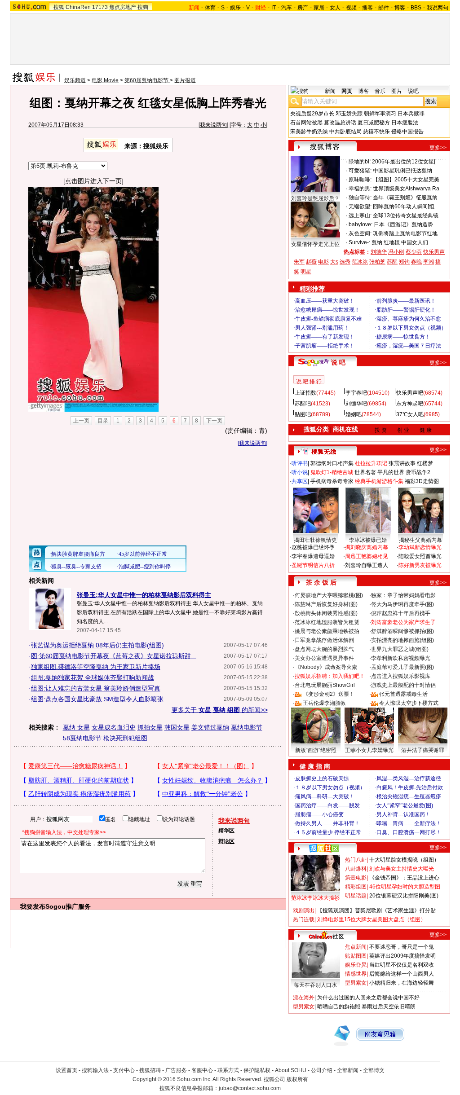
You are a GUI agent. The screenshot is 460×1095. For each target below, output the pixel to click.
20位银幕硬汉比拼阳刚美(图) (403, 896)
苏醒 (392, 262)
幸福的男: (360, 188)
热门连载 (303, 919)
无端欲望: (360, 206)
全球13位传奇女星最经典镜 (405, 215)
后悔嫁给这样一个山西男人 (401, 974)
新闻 (330, 91)
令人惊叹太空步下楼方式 (408, 703)
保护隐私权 (256, 1070)
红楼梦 (425, 463)
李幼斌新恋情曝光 (420, 547)
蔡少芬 (414, 252)
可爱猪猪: (360, 170)
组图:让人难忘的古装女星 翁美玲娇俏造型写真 (95, 688)
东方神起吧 (409, 403)
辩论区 (226, 841)
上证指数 (305, 393)
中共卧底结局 (345, 131)
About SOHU (290, 1070)
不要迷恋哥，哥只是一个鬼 (401, 947)
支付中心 (124, 1070)
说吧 (413, 91)
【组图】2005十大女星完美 (406, 179)
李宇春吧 (356, 393)
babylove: (360, 224)
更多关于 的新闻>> (220, 709)
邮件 (383, 7)
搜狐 (58, 7)
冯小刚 (396, 252)
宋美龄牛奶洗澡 (309, 131)
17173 (100, 7)
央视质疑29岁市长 (312, 113)
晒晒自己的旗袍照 (338, 1006)
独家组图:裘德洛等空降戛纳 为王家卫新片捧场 (95, 666)
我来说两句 (213, 125)
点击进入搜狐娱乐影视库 (400, 676)
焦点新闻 (356, 947)
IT (273, 7)
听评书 (300, 463)
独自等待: (360, 197)
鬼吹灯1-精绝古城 (331, 472)
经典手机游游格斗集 (379, 481)
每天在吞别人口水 (315, 985)
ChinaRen (78, 7)
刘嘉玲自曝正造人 (366, 565)
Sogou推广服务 (68, 906)
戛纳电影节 (246, 727)
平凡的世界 (390, 472)
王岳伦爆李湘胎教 (324, 703)
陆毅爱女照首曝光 (420, 556)
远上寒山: (360, 215)
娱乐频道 (75, 80)
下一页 (214, 421)
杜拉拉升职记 (371, 463)
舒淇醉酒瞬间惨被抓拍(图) (402, 631)
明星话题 (356, 896)
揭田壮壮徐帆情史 (315, 540)
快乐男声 (434, 252)
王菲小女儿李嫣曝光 (369, 750)
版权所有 (297, 1079)
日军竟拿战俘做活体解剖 (324, 640)
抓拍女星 (150, 727)
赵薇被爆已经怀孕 (313, 547)
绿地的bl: (360, 161)
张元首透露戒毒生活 (403, 694)
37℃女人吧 (410, 414)
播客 (367, 7)
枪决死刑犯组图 (125, 738)
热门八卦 (356, 860)
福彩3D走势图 (422, 481)
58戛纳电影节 (82, 738)
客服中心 (202, 1070)
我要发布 (32, 906)
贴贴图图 (356, 956)
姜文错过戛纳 (210, 727)
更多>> (438, 148)
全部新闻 (347, 1070)
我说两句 (437, 7)
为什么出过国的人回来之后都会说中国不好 (368, 997)
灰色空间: (360, 233)
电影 (323, 262)
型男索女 (356, 983)
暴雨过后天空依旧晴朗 (389, 1006)
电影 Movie (105, 80)
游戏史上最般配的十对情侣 (403, 685)
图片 (396, 91)
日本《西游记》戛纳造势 (403, 224)
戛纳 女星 (76, 727)
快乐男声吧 (409, 393)
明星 (306, 271)
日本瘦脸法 (404, 122)
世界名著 (365, 472)
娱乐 (235, 7)
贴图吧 (303, 414)
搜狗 (142, 7)
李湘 (428, 262)
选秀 (345, 262)
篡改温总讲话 (340, 122)
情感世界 (356, 974)
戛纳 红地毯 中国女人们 (400, 242)
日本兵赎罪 (411, 113)
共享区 (300, 481)
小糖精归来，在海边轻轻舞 (401, 983)
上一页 (81, 421)
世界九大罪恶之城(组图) (400, 649)
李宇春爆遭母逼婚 (313, 556)
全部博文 (374, 1070)
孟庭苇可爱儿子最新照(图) (402, 667)
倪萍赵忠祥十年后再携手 (400, 613)
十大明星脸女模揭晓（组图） (404, 860)
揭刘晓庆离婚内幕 (366, 547)
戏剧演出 (303, 910)
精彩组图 (356, 887)
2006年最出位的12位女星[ (403, 161)
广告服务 (176, 1070)
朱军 (299, 262)
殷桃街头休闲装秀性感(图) (326, 613)
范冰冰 (360, 262)
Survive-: (359, 242)
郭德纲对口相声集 (332, 463)
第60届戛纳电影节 (147, 80)
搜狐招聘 (150, 1070)
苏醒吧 (303, 403)
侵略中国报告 (407, 131)
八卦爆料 (356, 869)
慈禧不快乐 (376, 131)
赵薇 (311, 262)
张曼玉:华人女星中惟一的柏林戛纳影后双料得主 (144, 594)
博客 (399, 7)
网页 (346, 91)
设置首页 (66, 1070)
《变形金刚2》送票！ (328, 694)
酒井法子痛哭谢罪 (422, 750)
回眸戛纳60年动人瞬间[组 (403, 206)
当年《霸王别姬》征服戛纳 (405, 197)
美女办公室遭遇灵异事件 (324, 658)
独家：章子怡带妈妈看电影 (403, 595)
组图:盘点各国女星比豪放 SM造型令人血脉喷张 (97, 699)
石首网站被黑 (306, 122)
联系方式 (228, 1070)
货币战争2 (418, 472)
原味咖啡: (360, 179)
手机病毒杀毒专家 (332, 481)
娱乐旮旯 (356, 965)
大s (334, 262)
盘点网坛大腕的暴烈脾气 (324, 649)
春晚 (416, 262)
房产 (302, 7)
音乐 (380, 91)
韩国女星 (177, 727)
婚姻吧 (353, 414)
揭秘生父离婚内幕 (420, 540)
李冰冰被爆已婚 (368, 540)
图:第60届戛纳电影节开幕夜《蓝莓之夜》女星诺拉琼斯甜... (113, 656)
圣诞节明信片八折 (313, 565)
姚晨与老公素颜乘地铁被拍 (327, 631)
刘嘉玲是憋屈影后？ (315, 198)
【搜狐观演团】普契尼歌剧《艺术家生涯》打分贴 (376, 910)
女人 (335, 7)
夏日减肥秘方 (374, 122)
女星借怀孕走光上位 (315, 244)
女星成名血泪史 (114, 727)
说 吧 (338, 362)
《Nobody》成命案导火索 (326, 667)
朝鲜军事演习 (380, 113)
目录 (102, 421)
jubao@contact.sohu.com (250, 1088)
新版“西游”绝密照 (315, 750)
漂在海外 (303, 997)
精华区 (226, 830)
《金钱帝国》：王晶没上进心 (404, 878)
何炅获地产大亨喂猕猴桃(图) (329, 595)
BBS (416, 7)
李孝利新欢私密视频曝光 (400, 658)
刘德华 (379, 252)
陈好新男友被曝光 (420, 565)
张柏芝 (377, 262)
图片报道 (185, 80)
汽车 (286, 7)
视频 (351, 7)
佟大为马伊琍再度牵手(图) (402, 604)
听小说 (300, 472)
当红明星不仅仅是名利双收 (401, 965)
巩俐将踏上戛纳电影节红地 (405, 233)
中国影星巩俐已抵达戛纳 (402, 170)
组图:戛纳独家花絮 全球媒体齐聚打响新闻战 (92, 677)
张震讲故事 (402, 463)
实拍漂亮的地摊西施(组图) (402, 640)
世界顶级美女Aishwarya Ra (406, 188)
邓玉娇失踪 (349, 113)
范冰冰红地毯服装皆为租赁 (327, 622)
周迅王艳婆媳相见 (366, 556)
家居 (319, 7)
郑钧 (404, 262)
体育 (210, 7)
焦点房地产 (122, 7)
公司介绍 (321, 1070)
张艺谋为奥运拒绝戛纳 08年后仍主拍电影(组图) (97, 645)
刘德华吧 (356, 403)
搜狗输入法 (95, 1070)
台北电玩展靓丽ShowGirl (325, 685)
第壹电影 (356, 878)
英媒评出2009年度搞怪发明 (402, 956)
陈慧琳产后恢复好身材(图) (326, 604)
